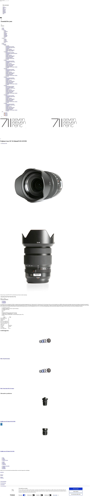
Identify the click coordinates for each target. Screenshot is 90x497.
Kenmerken (4, 302)
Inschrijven (2, 472)
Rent (3, 28)
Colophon (3, 466)
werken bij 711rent (5, 460)
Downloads (6, 41)
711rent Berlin (2, 484)
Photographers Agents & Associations (11, 53)
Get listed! (7, 45)
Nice (5, 37)
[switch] (33, 495)
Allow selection (75, 491)
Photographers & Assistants (10, 46)
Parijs (5, 32)
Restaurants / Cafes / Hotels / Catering (11, 75)
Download (3, 463)
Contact (3, 29)
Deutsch (6, 113)
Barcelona (5, 68)
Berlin (5, 30)
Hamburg (5, 34)
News (3, 43)
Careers (5, 40)
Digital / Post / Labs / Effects (10, 64)
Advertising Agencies (9, 57)
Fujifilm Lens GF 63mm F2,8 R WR (7, 451)
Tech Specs (4, 301)
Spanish (6, 115)
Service (3, 38)
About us (5, 39)
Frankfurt (5, 36)
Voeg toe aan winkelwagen (4, 299)
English (6, 112)
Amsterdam (6, 31)
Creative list (4, 464)
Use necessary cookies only (75, 494)
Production (7, 48)
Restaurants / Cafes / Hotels (10, 58)
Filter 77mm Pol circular (5, 358)
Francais (6, 114)
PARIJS (5, 60)
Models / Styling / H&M (9, 50)
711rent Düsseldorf (3, 486)
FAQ (5, 42)
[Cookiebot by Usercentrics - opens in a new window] (12, 495)
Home (3, 457)
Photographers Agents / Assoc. (10, 47)
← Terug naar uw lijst (3, 143)
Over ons (3, 459)
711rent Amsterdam (3, 481)
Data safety (4, 468)
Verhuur (3, 461)
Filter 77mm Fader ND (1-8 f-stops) (7, 388)
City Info (7, 59)
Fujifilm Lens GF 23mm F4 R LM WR (7, 421)
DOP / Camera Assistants (9, 87)
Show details (55, 495)
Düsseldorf (5, 35)
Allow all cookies (76, 488)
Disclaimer (3, 467)
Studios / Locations (9, 49)
